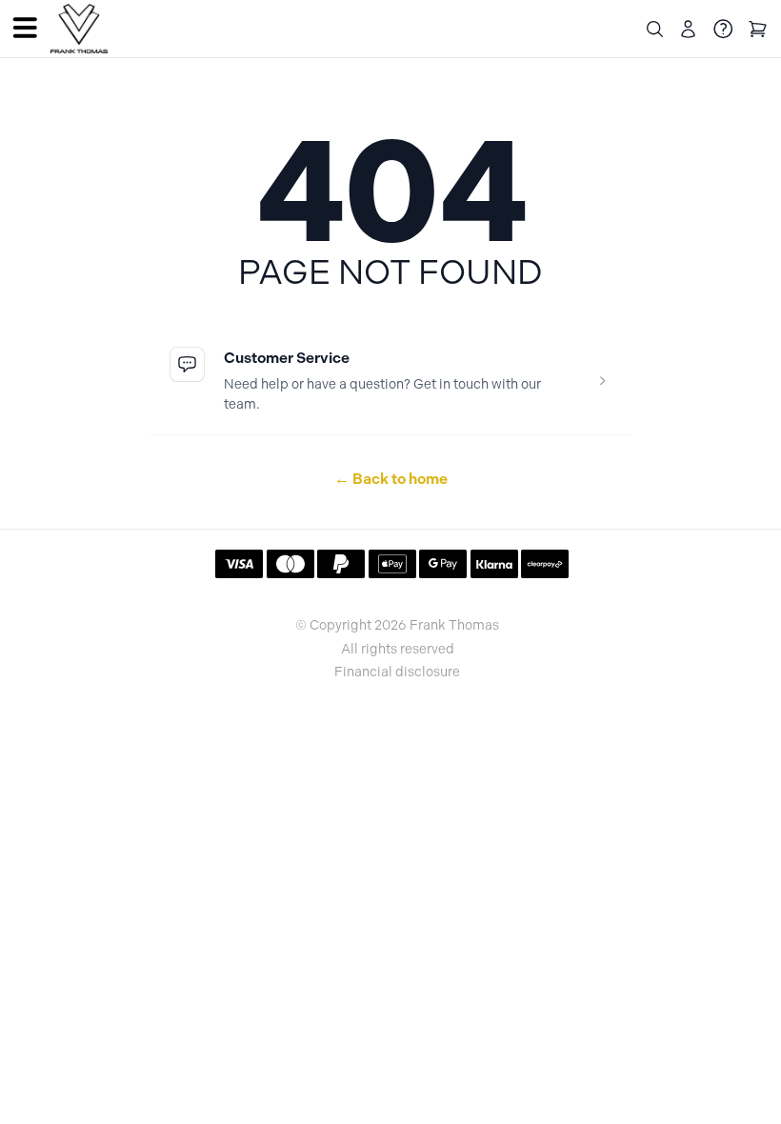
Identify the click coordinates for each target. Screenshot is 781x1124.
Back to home (391, 479)
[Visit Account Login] (688, 29)
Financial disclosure (397, 672)
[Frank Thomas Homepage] (79, 29)
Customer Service (287, 358)
